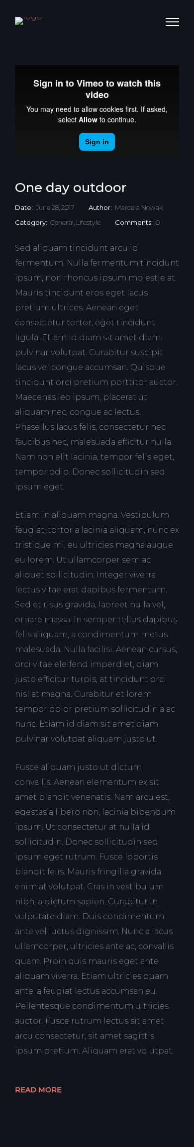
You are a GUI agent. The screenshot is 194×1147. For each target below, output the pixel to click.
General (62, 222)
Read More (38, 1089)
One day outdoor (70, 187)
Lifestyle (88, 222)
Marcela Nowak (139, 207)
